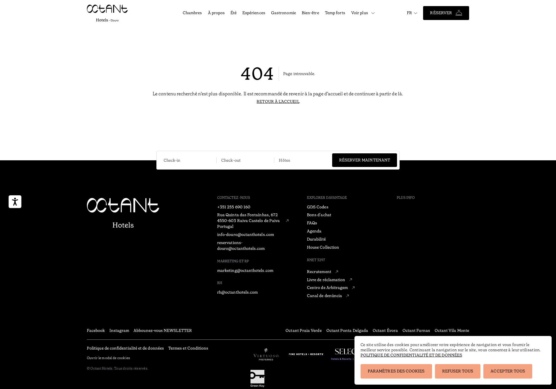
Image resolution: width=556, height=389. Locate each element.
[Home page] (123, 213)
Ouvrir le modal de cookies (108, 358)
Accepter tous (508, 371)
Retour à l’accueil (278, 101)
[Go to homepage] (111, 13)
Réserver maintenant (364, 160)
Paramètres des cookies (396, 371)
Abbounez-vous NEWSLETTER (162, 330)
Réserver (441, 12)
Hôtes (284, 160)
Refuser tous (457, 371)
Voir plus (359, 12)
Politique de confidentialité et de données (411, 355)
